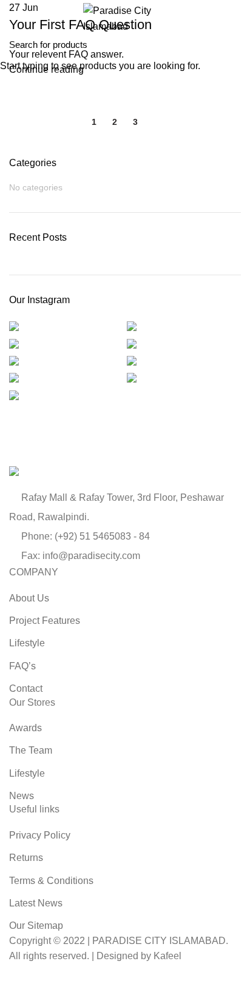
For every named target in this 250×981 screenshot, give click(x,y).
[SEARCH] (233, 44)
